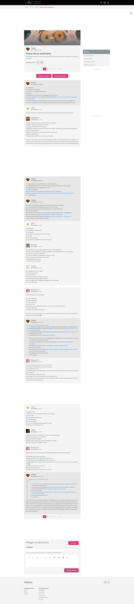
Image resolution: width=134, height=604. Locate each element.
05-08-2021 (34, 408)
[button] (29, 557)
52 (60, 69)
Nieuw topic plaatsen (89, 65)
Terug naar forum (88, 55)
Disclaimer (41, 592)
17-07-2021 (34, 50)
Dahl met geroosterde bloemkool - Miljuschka (64, 487)
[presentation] (52, 563)
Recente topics (88, 58)
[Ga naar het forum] (104, 2)
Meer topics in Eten (89, 62)
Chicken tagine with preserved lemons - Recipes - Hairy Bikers (46, 214)
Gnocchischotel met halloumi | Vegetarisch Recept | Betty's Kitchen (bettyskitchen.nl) (51, 193)
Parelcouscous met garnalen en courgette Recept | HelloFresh (44, 191)
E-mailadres (29, 547)
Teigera (33, 48)
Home (26, 7)
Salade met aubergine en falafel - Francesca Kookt (54, 345)
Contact (26, 594)
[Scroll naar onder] (131, 13)
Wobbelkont (35, 118)
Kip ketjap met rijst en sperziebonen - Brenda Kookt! (57, 216)
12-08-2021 (34, 449)
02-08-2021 (34, 291)
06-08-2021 (34, 432)
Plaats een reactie (44, 76)
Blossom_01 (35, 290)
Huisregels (41, 590)
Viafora (28, 582)
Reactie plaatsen (71, 570)
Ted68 (33, 430)
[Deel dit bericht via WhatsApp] (38, 62)
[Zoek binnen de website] (101, 2)
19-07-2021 (34, 119)
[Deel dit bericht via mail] (42, 62)
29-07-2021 (34, 202)
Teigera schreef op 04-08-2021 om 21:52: (38, 479)
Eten (37, 7)
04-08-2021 (34, 322)
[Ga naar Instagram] (108, 582)
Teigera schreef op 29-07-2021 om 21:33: (38, 325)
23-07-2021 (34, 180)
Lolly (32, 108)
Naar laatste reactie (60, 76)
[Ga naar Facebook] (105, 582)
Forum (32, 7)
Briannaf (34, 245)
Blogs (25, 592)
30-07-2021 (34, 225)
